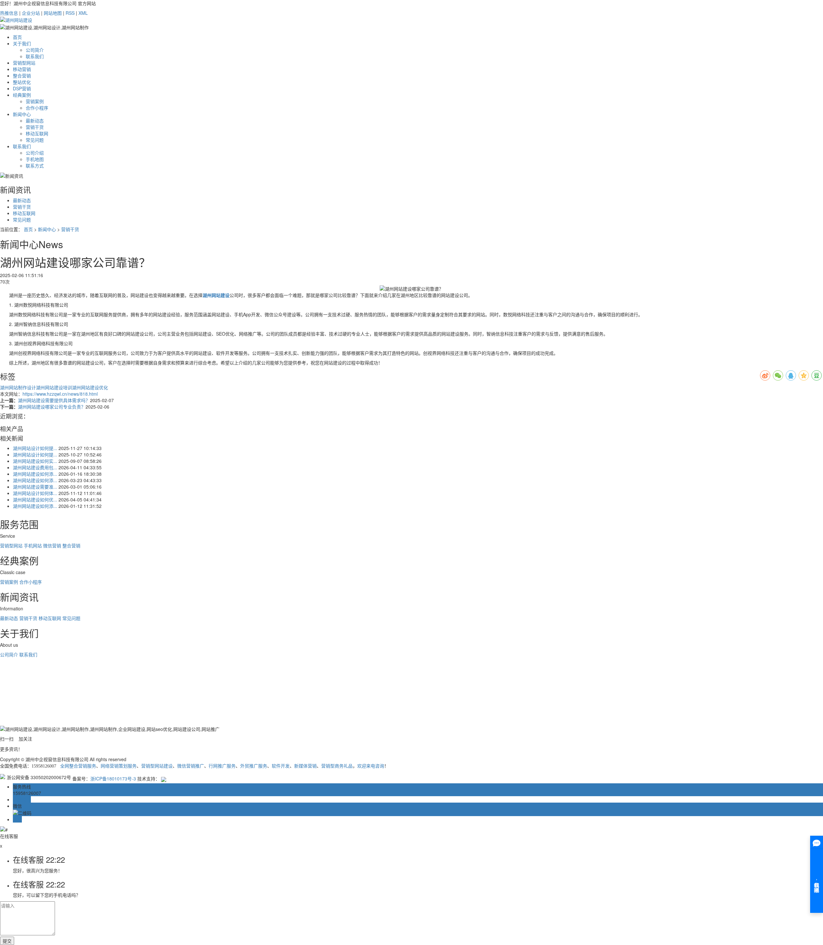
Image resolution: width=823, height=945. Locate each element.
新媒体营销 (305, 766)
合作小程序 (37, 107)
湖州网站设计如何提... (35, 448)
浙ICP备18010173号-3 (113, 778)
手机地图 (35, 159)
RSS (70, 13)
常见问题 (35, 140)
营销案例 (35, 101)
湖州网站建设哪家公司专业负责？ (52, 406)
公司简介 (35, 50)
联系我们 (35, 56)
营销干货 (35, 127)
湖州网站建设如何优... (35, 499)
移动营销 (22, 69)
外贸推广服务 (253, 766)
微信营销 (52, 545)
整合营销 (22, 75)
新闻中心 (22, 114)
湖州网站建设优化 (90, 387)
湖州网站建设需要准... (35, 486)
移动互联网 (37, 133)
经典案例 (22, 95)
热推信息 (9, 13)
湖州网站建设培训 (54, 387)
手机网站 (33, 545)
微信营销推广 (190, 766)
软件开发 (281, 766)
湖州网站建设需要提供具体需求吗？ (54, 400)
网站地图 (53, 13)
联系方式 (35, 165)
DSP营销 (22, 88)
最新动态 (35, 120)
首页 (17, 37)
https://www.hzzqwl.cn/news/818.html (60, 394)
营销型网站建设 (157, 766)
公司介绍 (35, 152)
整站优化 (22, 82)
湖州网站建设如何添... (35, 474)
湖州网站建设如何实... (35, 461)
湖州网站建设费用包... (35, 467)
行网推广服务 (222, 766)
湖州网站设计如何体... (35, 493)
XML (83, 13)
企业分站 (31, 13)
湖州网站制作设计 (18, 387)
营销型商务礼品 (337, 766)
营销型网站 (24, 62)
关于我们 (22, 43)
